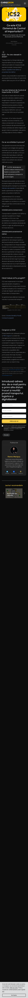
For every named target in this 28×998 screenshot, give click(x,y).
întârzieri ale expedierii (8, 188)
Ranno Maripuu (14, 41)
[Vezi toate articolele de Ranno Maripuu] (14, 450)
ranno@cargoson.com (7, 375)
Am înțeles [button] (14, 995)
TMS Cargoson (7, 336)
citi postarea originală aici (15, 369)
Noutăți (6, 435)
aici (3, 991)
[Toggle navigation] (25, 3)
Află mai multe (14, 987)
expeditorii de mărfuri (13, 69)
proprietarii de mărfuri (8, 72)
